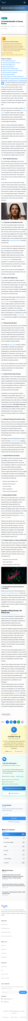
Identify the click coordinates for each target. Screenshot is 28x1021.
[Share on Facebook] (7, 722)
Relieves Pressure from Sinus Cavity (12, 70)
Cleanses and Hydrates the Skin (11, 63)
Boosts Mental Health (9, 74)
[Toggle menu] (24, 2)
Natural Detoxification (8, 66)
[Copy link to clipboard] (22, 722)
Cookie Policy (23, 1017)
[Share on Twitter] (11, 722)
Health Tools (4, 924)
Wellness (11, 8)
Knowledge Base (5, 928)
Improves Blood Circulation (9, 72)
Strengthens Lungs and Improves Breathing (15, 78)
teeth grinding (7, 714)
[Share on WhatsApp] (18, 722)
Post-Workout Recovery (9, 61)
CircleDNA (17, 693)
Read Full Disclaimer (8, 52)
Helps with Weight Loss (9, 64)
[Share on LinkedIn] (14, 722)
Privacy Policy (4, 974)
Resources (3, 949)
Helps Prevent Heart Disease (10, 68)
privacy (18, 821)
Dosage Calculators (6, 932)
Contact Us (4, 953)
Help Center (4, 966)
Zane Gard (12, 344)
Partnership (4, 957)
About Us (3, 945)
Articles (5, 8)
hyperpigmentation (15, 240)
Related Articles (15, 793)
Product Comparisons (6, 936)
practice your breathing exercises (10, 593)
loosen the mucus (15, 441)
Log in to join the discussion (14, 788)
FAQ (2, 970)
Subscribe (14, 818)
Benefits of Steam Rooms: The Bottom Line (15, 80)
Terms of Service (5, 978)
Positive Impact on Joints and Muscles (13, 76)
